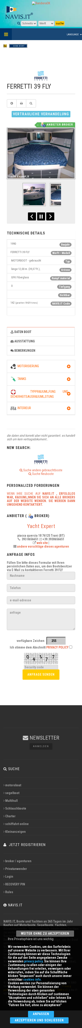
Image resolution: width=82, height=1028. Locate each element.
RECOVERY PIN (15, 884)
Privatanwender (16, 869)
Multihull (11, 800)
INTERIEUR (23, 408)
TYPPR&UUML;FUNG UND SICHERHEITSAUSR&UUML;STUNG (39, 394)
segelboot (12, 793)
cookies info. (32, 979)
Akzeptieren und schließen (39, 1020)
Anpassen (41, 1014)
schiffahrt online (17, 824)
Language (73, 34)
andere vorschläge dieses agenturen (43, 546)
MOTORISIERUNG (27, 366)
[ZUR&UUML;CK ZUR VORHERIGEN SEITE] (12, 103)
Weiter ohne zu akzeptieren (45, 933)
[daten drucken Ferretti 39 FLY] (21, 103)
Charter (10, 816)
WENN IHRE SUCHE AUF (41, 499)
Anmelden (41, 746)
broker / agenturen (18, 861)
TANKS (21, 379)
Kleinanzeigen (15, 831)
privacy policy (33, 961)
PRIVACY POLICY (57, 647)
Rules (9, 892)
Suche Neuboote (42, 474)
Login (9, 876)
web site (42, 543)
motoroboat (13, 785)
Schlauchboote (15, 808)
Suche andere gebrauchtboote (42, 470)
